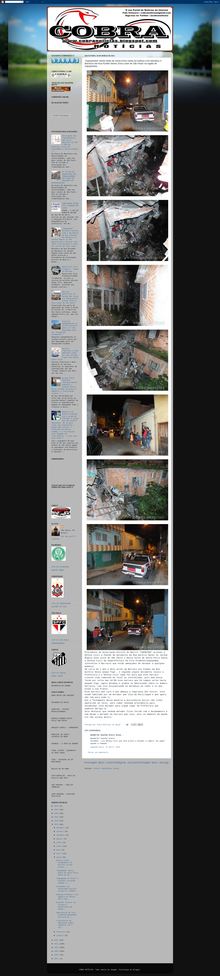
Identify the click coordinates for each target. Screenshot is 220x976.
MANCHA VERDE (57, 570)
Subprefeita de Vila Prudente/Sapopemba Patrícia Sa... (66, 915)
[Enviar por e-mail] (132, 724)
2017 (56, 810)
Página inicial (127, 762)
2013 (56, 824)
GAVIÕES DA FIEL (59, 607)
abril (59, 854)
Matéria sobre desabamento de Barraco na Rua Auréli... (64, 863)
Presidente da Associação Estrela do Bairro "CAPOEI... (67, 889)
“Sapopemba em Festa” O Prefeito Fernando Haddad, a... (67, 880)
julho (59, 842)
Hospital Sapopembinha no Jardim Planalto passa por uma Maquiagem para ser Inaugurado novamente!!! (64, 328)
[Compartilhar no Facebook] (139, 724)
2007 (56, 959)
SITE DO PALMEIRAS (60, 567)
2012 (56, 940)
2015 (56, 817)
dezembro (61, 828)
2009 (56, 951)
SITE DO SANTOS (58, 673)
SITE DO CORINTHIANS (61, 603)
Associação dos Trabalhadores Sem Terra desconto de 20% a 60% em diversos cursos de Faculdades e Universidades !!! (64, 143)
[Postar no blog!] (134, 724)
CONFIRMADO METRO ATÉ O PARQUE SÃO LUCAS (70, 205)
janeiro (60, 936)
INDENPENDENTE (58, 643)
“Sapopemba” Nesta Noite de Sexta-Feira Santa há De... (67, 873)
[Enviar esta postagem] (127, 725)
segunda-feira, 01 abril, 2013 (105, 747)
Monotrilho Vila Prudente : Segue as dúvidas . (70, 269)
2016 (56, 813)
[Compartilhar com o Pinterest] (142, 724)
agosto (60, 839)
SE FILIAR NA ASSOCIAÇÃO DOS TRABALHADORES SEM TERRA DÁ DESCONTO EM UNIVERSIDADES (63, 177)
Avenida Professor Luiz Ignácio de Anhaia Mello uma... (67, 897)
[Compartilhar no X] (137, 724)
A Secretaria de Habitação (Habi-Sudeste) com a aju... (65, 924)
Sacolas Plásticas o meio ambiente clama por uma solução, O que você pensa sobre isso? (64, 354)
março (59, 857)
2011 (56, 944)
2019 (56, 806)
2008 (56, 955)
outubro (60, 831)
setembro (61, 835)
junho (59, 846)
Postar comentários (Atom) (106, 768)
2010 (56, 947)
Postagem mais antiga (153, 762)
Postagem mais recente (101, 762)
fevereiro (61, 932)
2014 (56, 821)
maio (58, 850)
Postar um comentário (98, 752)
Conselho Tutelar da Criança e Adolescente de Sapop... (65, 905)
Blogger (136, 970)
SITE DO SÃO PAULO (60, 640)
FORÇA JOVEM (57, 676)
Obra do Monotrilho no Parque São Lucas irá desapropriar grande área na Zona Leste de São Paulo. (64, 297)
